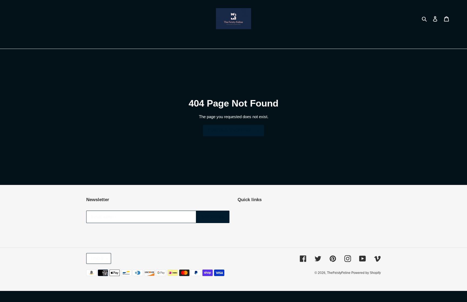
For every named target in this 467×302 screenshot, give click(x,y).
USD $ (97, 258)
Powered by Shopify (366, 273)
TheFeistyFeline (339, 273)
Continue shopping (229, 130)
